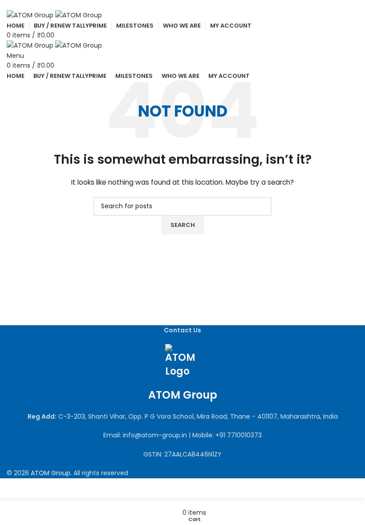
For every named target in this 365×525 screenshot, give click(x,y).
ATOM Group (50, 472)
